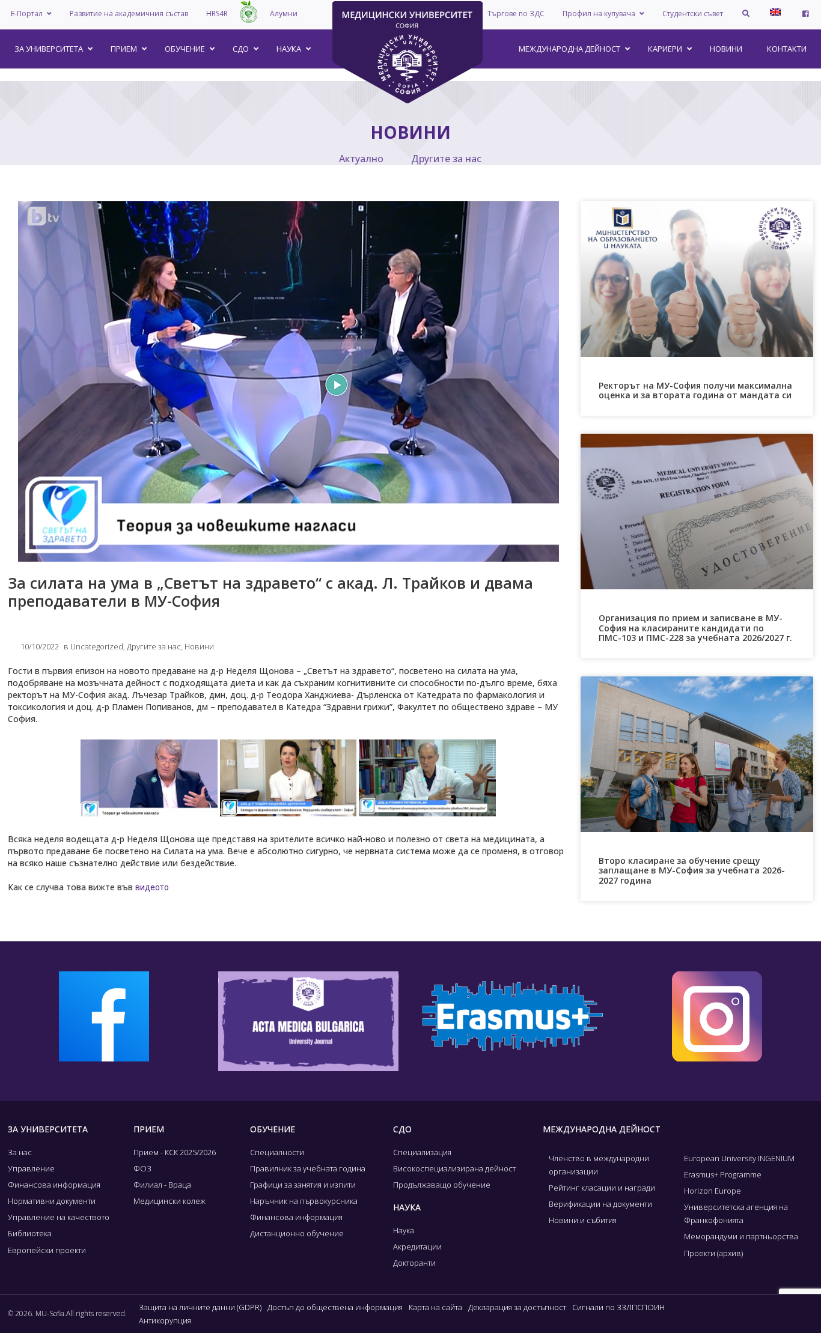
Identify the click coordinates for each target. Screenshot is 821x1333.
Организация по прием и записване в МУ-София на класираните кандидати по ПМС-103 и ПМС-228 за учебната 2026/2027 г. (695, 628)
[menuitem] (775, 12)
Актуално (361, 159)
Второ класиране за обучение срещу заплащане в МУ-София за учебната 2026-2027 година (692, 871)
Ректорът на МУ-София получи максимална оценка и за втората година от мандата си (695, 390)
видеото (152, 887)
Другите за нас (446, 159)
